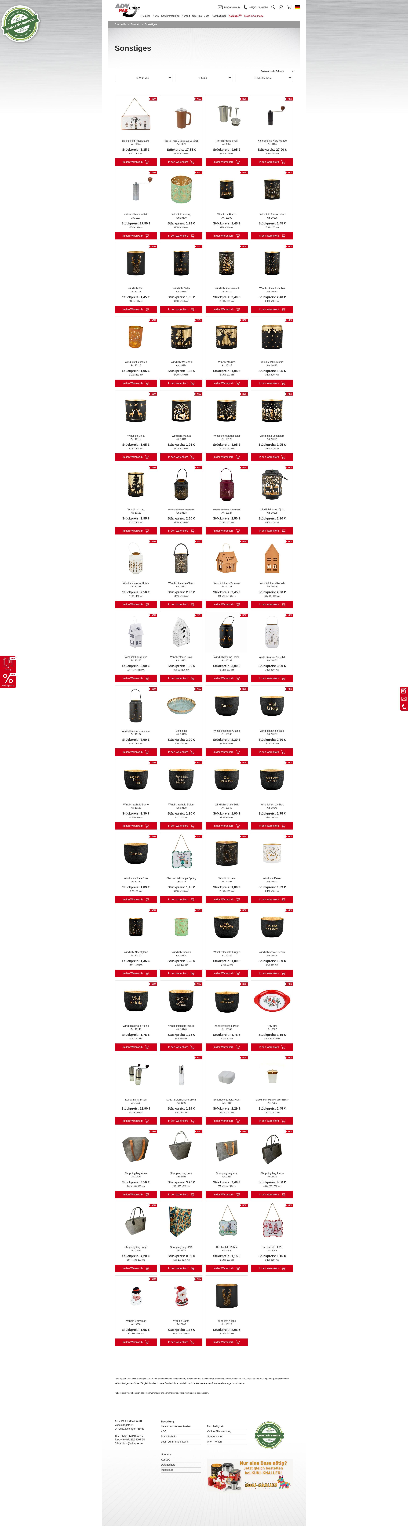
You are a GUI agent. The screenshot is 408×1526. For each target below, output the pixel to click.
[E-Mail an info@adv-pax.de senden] (404, 699)
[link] (229, 7)
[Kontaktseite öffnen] (404, 691)
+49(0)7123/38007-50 (132, 1439)
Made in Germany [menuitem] (253, 15)
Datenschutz (168, 1464)
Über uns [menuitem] (197, 15)
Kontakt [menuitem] (186, 15)
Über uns (166, 1454)
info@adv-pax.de (133, 1443)
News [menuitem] (156, 15)
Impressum (167, 1469)
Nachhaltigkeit (215, 1426)
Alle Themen (214, 1441)
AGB (163, 1431)
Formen (135, 24)
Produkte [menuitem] (145, 15)
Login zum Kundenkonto (175, 1441)
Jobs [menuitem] (206, 15)
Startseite (120, 24)
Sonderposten (215, 1436)
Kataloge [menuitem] (235, 15)
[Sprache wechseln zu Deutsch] (297, 7)
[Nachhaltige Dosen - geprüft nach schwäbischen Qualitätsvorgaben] (20, 43)
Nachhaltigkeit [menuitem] (219, 15)
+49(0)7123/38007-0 (131, 1435)
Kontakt (165, 1459)
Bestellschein (168, 1436)
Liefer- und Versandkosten (176, 1426)
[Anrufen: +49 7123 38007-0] (404, 707)
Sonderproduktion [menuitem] (170, 15)
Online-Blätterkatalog (219, 1431)
